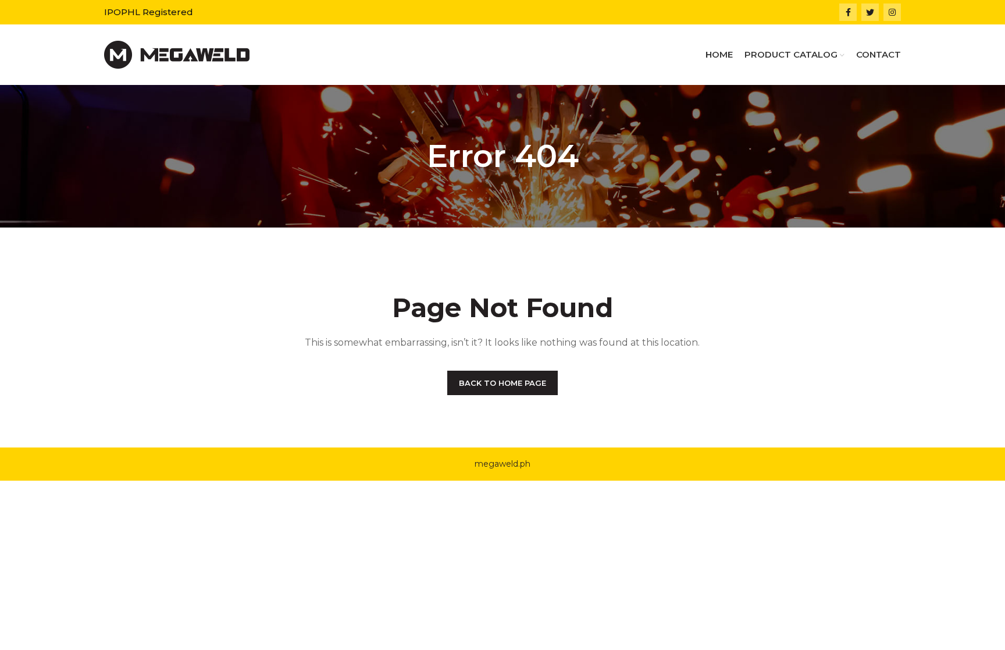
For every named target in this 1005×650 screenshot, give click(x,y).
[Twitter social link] (870, 12)
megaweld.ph (502, 464)
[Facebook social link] (848, 12)
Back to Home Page (502, 383)
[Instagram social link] (892, 12)
